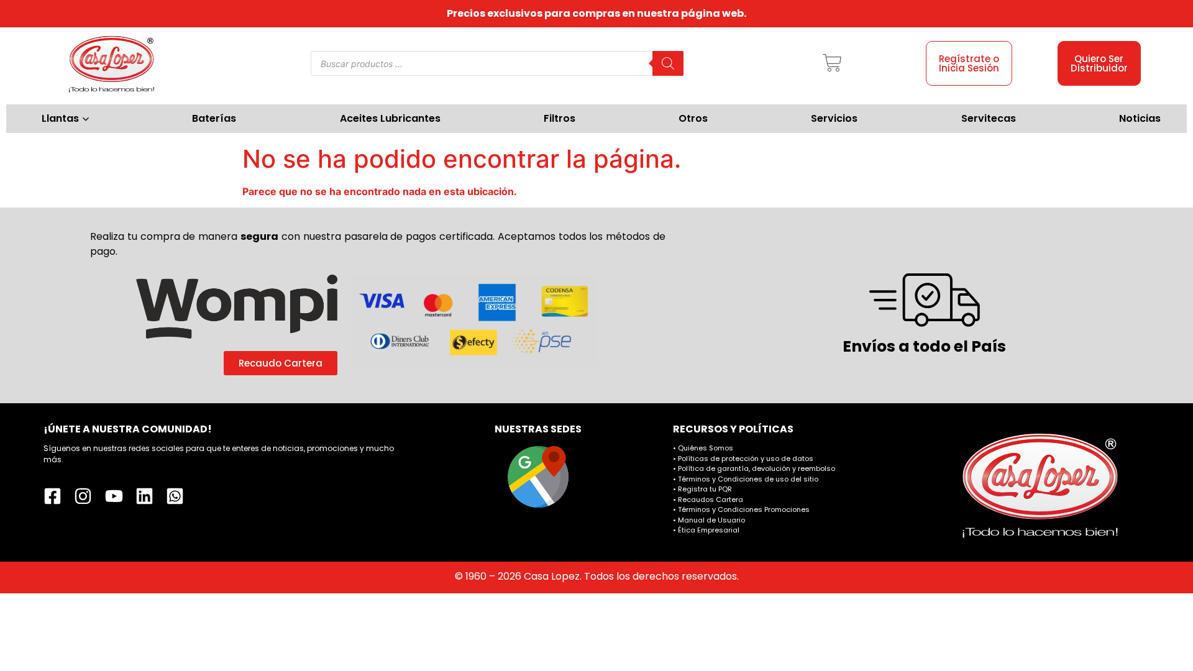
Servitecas (988, 118)
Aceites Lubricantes (390, 118)
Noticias (1140, 118)
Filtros (559, 118)
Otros (693, 118)
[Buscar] (667, 63)
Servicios (834, 118)
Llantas (60, 118)
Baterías (214, 118)
